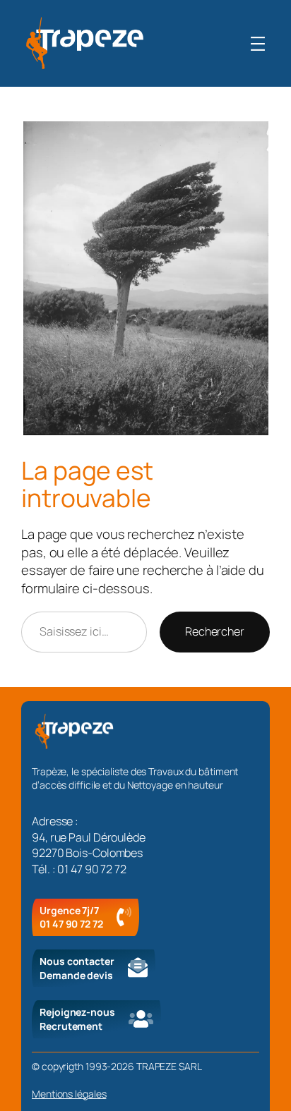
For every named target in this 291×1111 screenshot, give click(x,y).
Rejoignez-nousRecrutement (77, 1019)
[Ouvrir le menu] (258, 44)
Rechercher (214, 631)
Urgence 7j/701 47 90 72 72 (71, 917)
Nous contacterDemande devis (77, 968)
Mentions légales (69, 1093)
